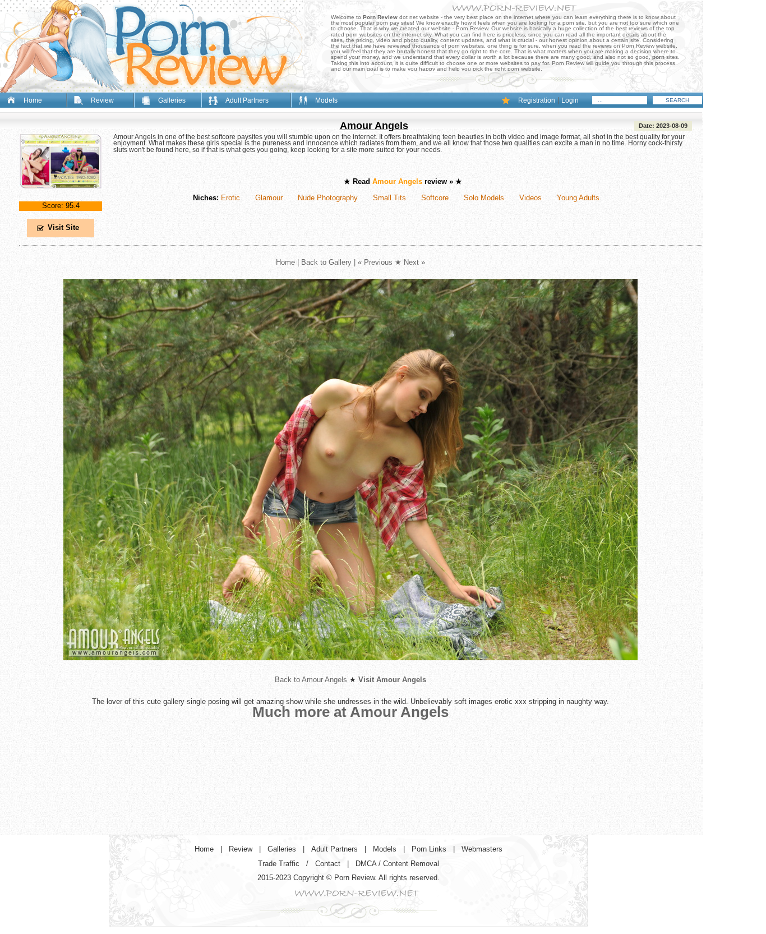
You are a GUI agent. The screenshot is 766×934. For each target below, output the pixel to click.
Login (570, 100)
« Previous (375, 262)
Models (326, 100)
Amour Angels (374, 125)
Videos (530, 198)
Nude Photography (328, 198)
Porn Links (429, 849)
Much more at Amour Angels (350, 712)
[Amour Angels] (60, 198)
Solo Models (484, 198)
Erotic (230, 198)
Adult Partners (247, 100)
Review (102, 100)
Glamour (269, 198)
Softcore (435, 198)
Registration (536, 100)
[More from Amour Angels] (350, 669)
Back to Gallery (326, 262)
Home (33, 100)
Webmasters (482, 849)
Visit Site (63, 227)
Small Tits (389, 198)
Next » (414, 262)
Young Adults (578, 198)
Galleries (172, 100)
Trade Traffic (278, 863)
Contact (327, 863)
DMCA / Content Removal (397, 863)
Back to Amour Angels (311, 679)
